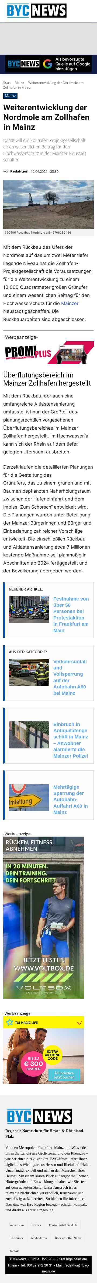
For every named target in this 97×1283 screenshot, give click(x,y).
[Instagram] (23, 32)
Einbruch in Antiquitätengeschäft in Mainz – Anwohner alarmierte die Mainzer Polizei (70, 740)
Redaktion (19, 171)
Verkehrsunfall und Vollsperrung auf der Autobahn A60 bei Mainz (70, 677)
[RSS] (36, 32)
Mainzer (69, 303)
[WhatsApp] (62, 32)
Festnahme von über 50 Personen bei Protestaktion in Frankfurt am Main (71, 614)
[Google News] (10, 45)
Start (7, 82)
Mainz (19, 82)
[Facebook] (10, 32)
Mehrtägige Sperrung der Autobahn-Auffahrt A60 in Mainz (70, 799)
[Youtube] (75, 32)
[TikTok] (49, 32)
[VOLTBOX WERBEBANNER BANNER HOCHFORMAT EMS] (43, 997)
